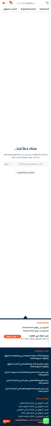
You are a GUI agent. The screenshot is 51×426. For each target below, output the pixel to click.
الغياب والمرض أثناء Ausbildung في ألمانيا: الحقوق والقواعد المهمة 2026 (28, 365)
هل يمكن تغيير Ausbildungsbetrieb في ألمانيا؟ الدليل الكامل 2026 (27, 390)
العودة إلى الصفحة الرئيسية (25, 172)
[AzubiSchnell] (25, 3)
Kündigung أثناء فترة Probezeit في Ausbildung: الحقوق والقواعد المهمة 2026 (26, 357)
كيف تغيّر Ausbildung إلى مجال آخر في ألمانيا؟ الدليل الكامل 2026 (27, 382)
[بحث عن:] (27, 164)
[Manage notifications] (4, 422)
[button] (6, 421)
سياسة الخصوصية (21, 420)
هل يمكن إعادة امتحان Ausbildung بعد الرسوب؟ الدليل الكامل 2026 (26, 373)
